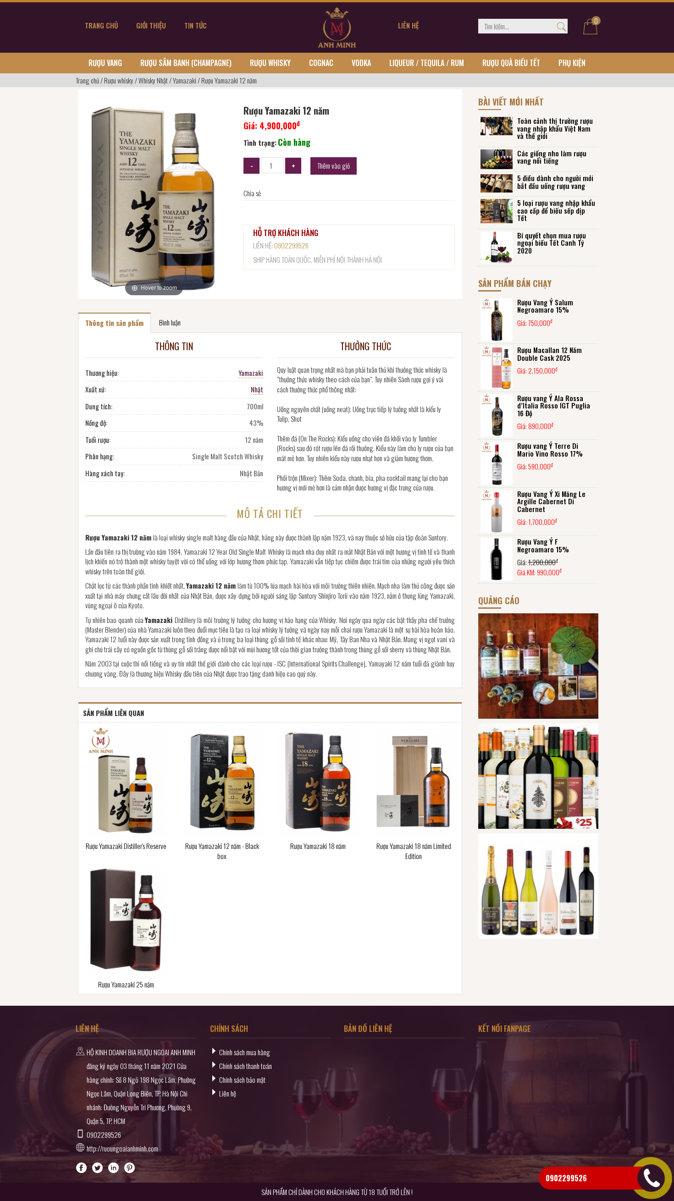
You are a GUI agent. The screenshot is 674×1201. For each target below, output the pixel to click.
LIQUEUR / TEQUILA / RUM (426, 62)
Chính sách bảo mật (242, 1079)
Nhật (257, 389)
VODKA (361, 62)
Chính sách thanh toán (245, 1066)
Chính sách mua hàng (244, 1052)
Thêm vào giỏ (333, 165)
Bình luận (170, 322)
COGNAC (321, 62)
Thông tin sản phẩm (114, 323)
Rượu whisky (270, 62)
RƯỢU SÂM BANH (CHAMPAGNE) (186, 62)
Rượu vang (105, 62)
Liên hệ (227, 1093)
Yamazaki (184, 80)
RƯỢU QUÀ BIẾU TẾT (511, 62)
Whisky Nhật (153, 80)
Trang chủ (87, 80)
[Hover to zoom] (154, 196)
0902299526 (291, 245)
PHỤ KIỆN (572, 62)
